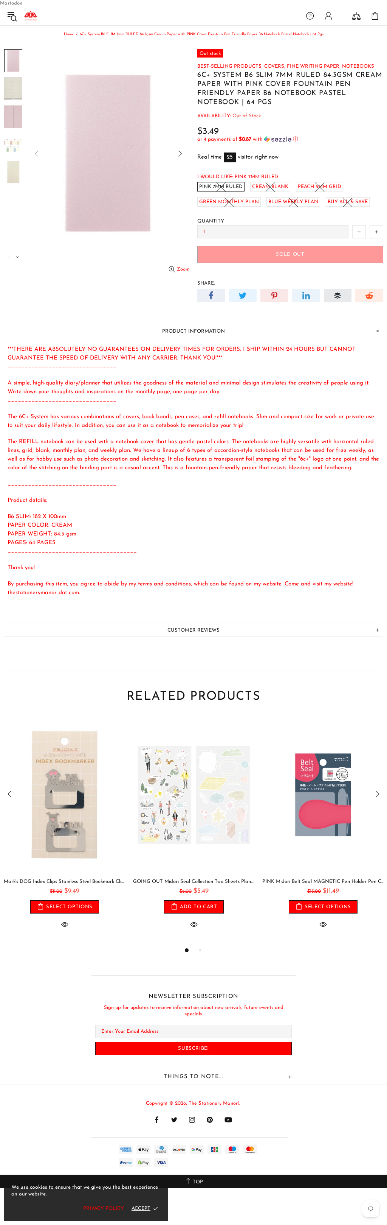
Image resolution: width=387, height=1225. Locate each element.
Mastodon (11, 3)
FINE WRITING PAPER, (314, 66)
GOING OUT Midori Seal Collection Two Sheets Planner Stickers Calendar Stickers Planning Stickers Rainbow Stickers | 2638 (194, 881)
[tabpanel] (64, 831)
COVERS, (274, 66)
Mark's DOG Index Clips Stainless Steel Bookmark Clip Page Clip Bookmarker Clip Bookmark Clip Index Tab (64, 881)
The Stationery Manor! (30, 16)
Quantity (210, 221)
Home (69, 34)
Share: (206, 283)
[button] (290, 139)
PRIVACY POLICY (103, 1208)
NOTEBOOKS (358, 66)
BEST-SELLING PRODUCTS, (230, 66)
